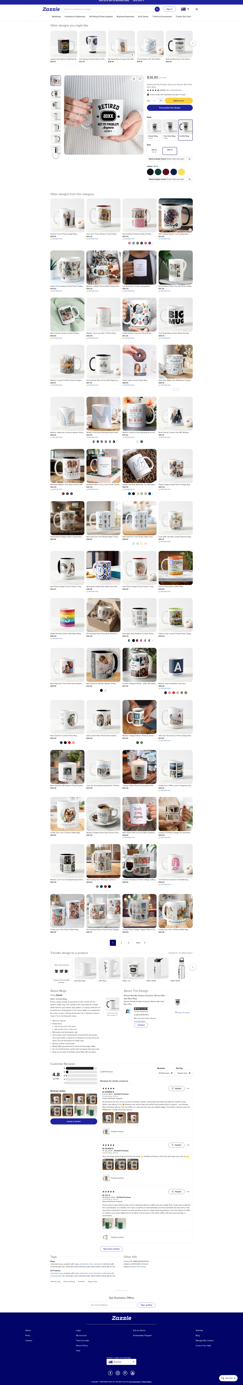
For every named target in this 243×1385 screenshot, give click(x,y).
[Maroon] (166, 172)
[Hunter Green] (158, 172)
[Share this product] (133, 78)
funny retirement (95, 1264)
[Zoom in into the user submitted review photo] (55, 1098)
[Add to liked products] (140, 78)
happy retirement (81, 1264)
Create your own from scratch (112, 1014)
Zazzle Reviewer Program (112, 1098)
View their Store (139, 1021)
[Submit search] (157, 9)
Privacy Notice (146, 1382)
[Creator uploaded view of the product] (104, 115)
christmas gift (55, 1276)
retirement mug (56, 1273)
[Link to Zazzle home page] (52, 9)
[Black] (150, 172)
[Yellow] (181, 172)
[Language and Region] (185, 9)
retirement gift (108, 1273)
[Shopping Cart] (196, 9)
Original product (117, 1131)
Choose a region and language (119, 1358)
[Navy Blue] (173, 172)
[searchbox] (111, 9)
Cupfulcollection (175, 90)
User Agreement (135, 1382)
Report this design (182, 1012)
